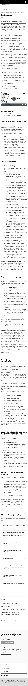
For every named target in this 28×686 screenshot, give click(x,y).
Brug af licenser (5, 349)
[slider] (14, 103)
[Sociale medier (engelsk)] (4, 675)
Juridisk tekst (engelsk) (9, 682)
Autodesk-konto (13, 114)
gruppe (23, 499)
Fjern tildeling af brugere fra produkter (13, 28)
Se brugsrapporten (13, 21)
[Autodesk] (7, 1)
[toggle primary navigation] (2, 2)
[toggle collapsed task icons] (20, 2)
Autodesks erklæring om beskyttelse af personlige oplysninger (13, 62)
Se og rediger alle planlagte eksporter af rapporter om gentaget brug (13, 26)
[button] (13, 5)
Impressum (23, 683)
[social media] (4, 675)
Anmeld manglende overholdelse (11, 681)
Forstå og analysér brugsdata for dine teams (12, 22)
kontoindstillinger (13, 438)
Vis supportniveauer (6, 654)
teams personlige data (15, 261)
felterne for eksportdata (7, 326)
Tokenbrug (13, 349)
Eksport (25, 304)
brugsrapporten (16, 338)
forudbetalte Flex (17, 35)
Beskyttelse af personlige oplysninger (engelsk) (10, 680)
